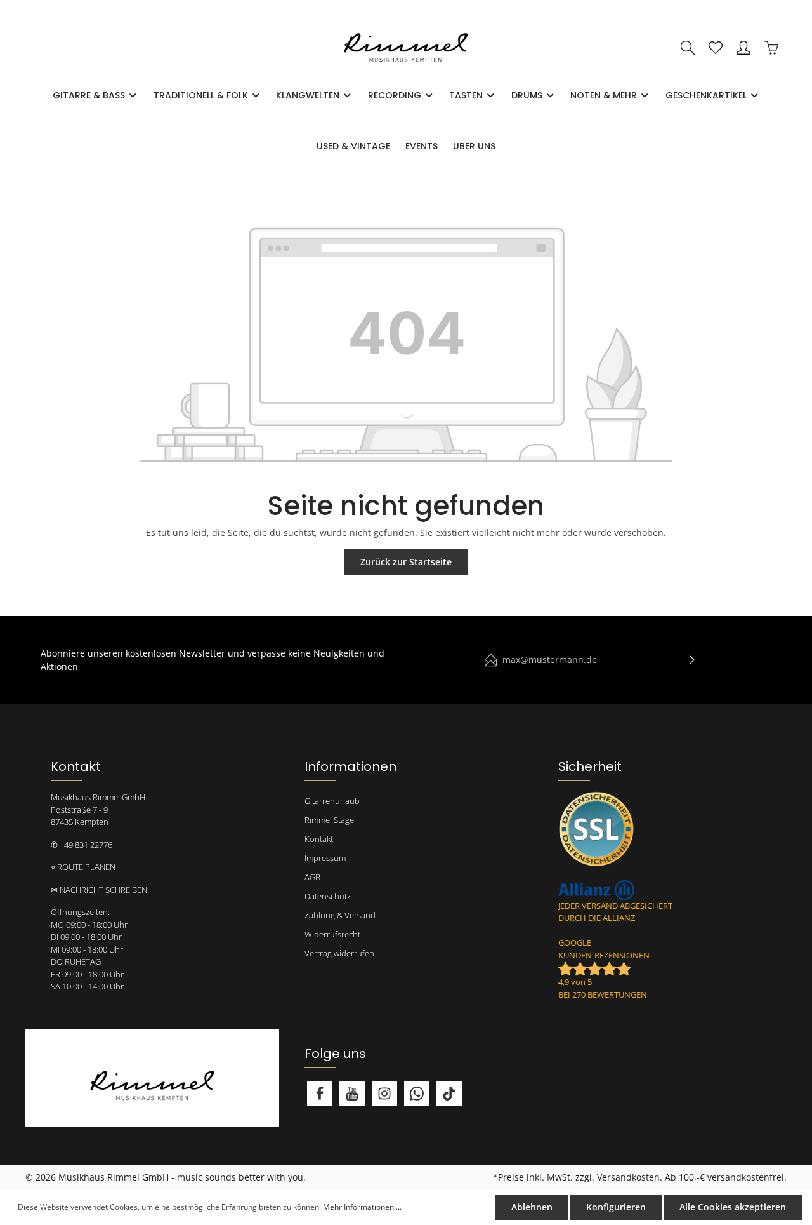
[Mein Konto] (743, 47)
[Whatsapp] (416, 1093)
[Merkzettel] (715, 47)
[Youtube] (352, 1093)
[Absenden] (692, 660)
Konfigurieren (616, 1207)
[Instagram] (384, 1093)
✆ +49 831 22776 (81, 844)
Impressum (325, 858)
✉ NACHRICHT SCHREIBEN (99, 889)
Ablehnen (532, 1207)
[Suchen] (687, 47)
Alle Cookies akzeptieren (732, 1207)
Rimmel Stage (329, 820)
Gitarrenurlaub (332, 801)
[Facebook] (319, 1093)
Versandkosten (628, 1177)
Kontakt (318, 839)
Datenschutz (327, 896)
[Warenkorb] (771, 47)
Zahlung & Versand (340, 915)
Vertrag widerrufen (339, 953)
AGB (312, 877)
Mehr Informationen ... (362, 1207)
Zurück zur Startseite (406, 562)
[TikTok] (449, 1093)
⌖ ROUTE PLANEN (83, 867)
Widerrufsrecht (332, 934)
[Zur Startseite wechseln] (406, 48)
